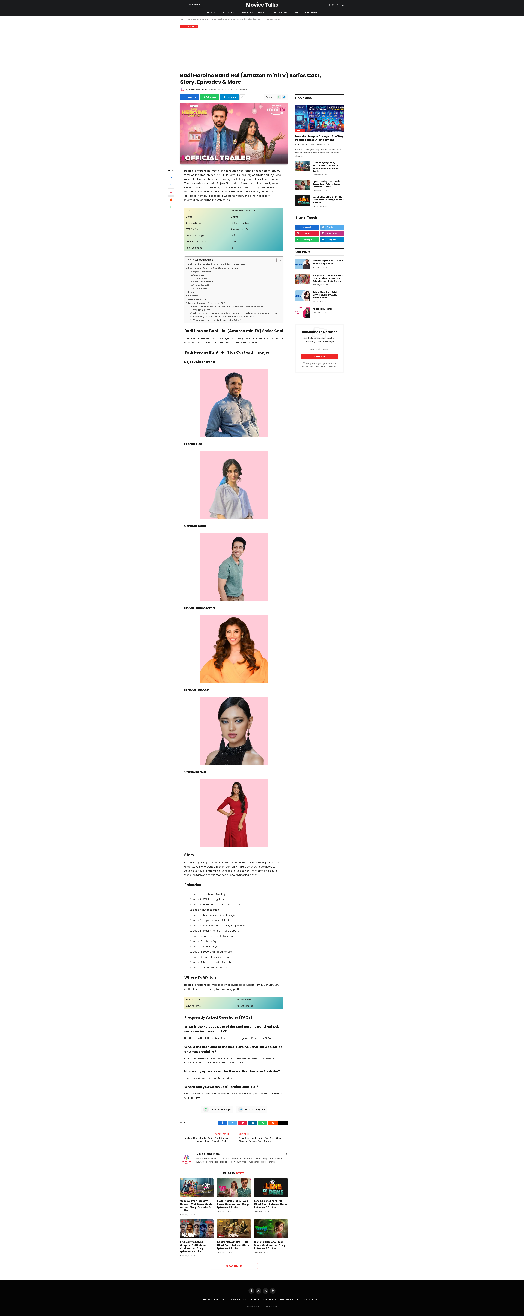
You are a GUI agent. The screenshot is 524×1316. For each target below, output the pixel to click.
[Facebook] (171, 178)
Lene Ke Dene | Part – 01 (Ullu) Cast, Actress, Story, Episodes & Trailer (270, 1204)
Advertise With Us (313, 1299)
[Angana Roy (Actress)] (302, 312)
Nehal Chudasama (203, 281)
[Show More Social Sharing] (242, 97)
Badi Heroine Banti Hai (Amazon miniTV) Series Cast (216, 264)
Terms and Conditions (213, 1299)
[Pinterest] (171, 192)
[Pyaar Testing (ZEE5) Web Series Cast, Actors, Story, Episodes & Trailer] (234, 1187)
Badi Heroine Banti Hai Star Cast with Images (213, 268)
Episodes (193, 295)
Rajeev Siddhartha (202, 271)
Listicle (262, 12)
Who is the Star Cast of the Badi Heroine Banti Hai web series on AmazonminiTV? (235, 313)
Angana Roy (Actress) (324, 309)
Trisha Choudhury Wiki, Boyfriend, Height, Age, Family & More (325, 295)
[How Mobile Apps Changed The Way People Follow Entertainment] (319, 118)
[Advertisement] (262, 50)
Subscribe (194, 5)
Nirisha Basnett (201, 285)
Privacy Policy (320, 366)
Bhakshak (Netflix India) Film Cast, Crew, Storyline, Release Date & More (260, 1140)
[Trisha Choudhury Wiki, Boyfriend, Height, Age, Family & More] (302, 295)
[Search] (342, 5)
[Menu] (181, 5)
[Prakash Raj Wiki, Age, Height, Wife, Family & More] (302, 264)
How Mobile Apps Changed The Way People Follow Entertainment (319, 138)
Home (182, 19)
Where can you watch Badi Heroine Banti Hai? (217, 320)
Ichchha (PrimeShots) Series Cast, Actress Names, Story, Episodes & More (206, 1140)
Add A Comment (234, 1266)
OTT (297, 12)
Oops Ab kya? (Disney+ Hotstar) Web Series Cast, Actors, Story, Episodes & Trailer (196, 1205)
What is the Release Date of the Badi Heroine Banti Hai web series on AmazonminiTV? (228, 308)
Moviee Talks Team (197, 89)
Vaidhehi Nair (200, 288)
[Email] (171, 214)
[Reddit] (171, 199)
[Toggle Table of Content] (277, 260)
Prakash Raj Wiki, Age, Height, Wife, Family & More (328, 262)
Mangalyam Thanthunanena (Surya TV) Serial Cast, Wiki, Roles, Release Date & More (328, 278)
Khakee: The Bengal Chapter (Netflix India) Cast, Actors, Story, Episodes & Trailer (194, 1246)
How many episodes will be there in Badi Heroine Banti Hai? (223, 316)
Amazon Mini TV (204, 19)
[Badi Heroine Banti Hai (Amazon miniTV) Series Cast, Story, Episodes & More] (234, 163)
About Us (254, 1299)
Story (191, 292)
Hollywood (280, 12)
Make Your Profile (290, 1299)
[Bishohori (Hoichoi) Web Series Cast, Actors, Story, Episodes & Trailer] (271, 1228)
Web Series (228, 12)
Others (300, 131)
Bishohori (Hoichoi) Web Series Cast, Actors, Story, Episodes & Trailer (270, 1245)
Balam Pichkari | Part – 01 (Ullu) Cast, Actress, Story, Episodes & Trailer (233, 1245)
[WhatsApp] (171, 207)
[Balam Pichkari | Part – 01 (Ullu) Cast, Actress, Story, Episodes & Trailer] (234, 1228)
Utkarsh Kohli (200, 278)
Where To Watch (197, 299)
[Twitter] (171, 185)
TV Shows (247, 12)
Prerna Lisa (198, 275)
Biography (311, 12)
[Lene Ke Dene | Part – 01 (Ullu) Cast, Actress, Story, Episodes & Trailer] (271, 1187)
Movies (211, 12)
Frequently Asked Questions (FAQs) (208, 303)
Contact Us (270, 1299)
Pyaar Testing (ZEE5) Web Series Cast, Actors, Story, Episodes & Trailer (233, 1204)
